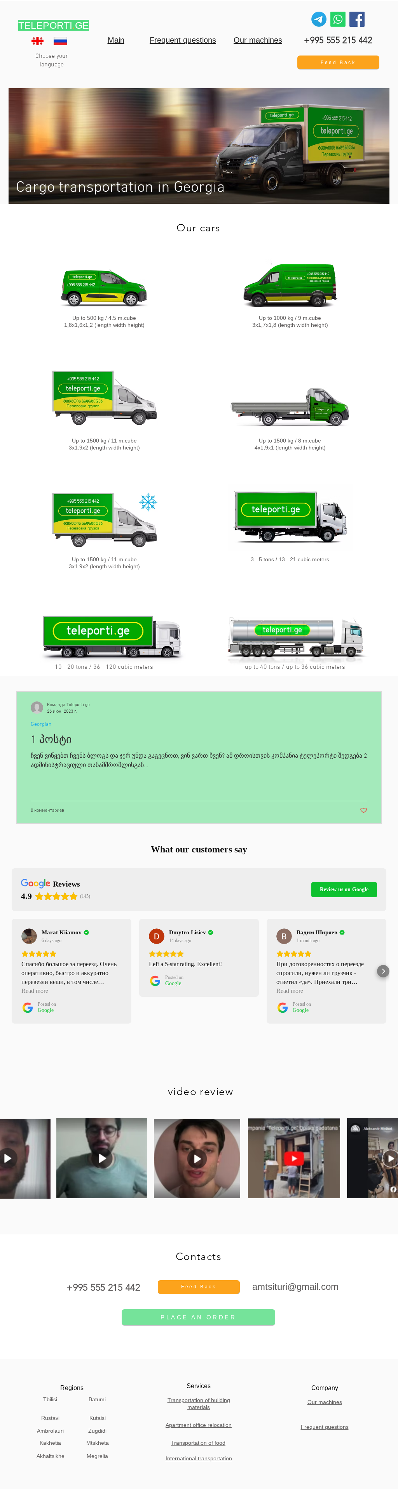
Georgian (41, 724)
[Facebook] (357, 19)
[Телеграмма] (318, 19)
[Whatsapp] (338, 19)
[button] (338, 62)
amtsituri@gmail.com (295, 1286)
